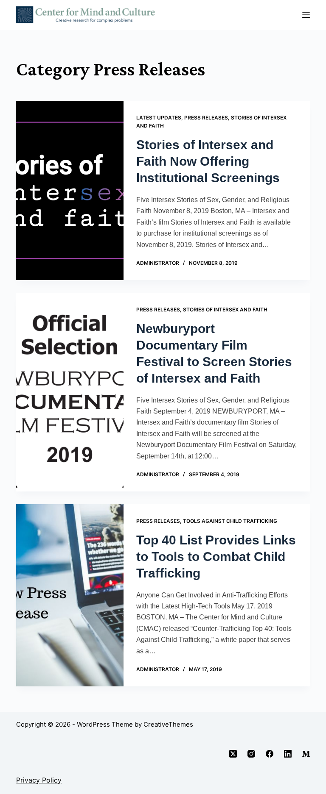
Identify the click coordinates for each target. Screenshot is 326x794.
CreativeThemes (168, 724)
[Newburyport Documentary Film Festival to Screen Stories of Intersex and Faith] (69, 392)
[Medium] (306, 754)
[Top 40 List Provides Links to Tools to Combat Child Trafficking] (69, 595)
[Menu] (306, 15)
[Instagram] (251, 754)
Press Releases (206, 117)
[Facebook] (269, 754)
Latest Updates (158, 117)
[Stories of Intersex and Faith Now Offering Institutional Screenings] (69, 190)
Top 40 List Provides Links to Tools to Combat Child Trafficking (216, 556)
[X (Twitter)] (233, 754)
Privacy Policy (39, 780)
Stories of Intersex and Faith (225, 309)
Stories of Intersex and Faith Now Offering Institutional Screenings (208, 161)
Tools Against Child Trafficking (230, 521)
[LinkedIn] (288, 754)
